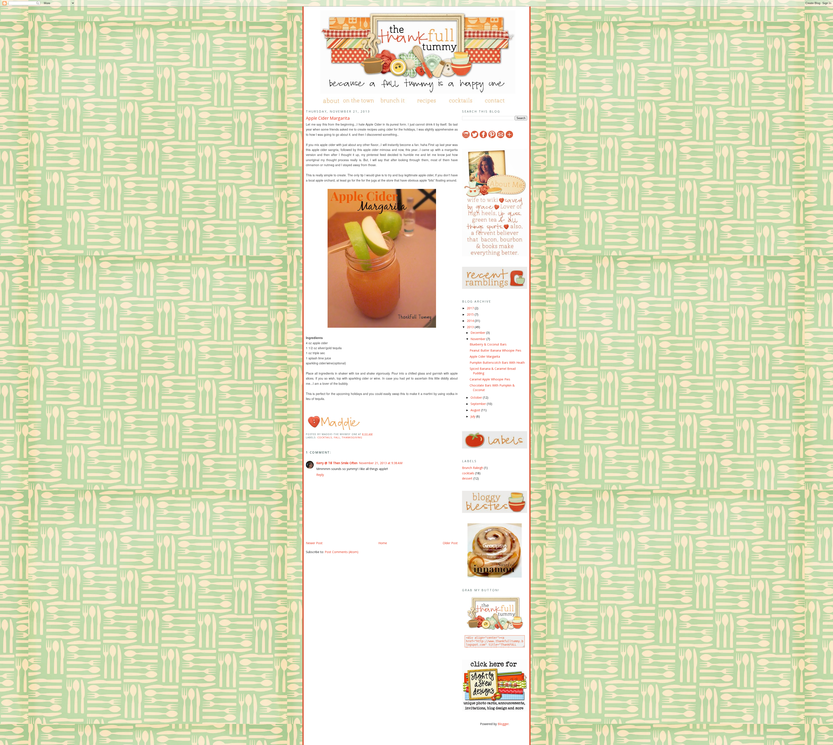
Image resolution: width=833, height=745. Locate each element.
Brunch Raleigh (472, 468)
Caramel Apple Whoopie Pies (490, 379)
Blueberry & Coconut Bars (488, 344)
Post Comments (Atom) (341, 552)
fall (337, 437)
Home (382, 543)
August (476, 410)
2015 (471, 314)
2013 (471, 327)
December (478, 333)
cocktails (324, 437)
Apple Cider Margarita (328, 118)
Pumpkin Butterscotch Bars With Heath (497, 362)
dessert (467, 478)
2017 (471, 308)
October (477, 397)
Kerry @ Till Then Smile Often (336, 463)
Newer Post (314, 543)
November (478, 339)
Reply (320, 475)
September (479, 404)
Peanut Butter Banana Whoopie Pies (495, 350)
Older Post (450, 543)
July (473, 416)
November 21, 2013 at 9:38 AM (380, 463)
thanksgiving (352, 437)
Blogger (503, 724)
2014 (471, 321)
